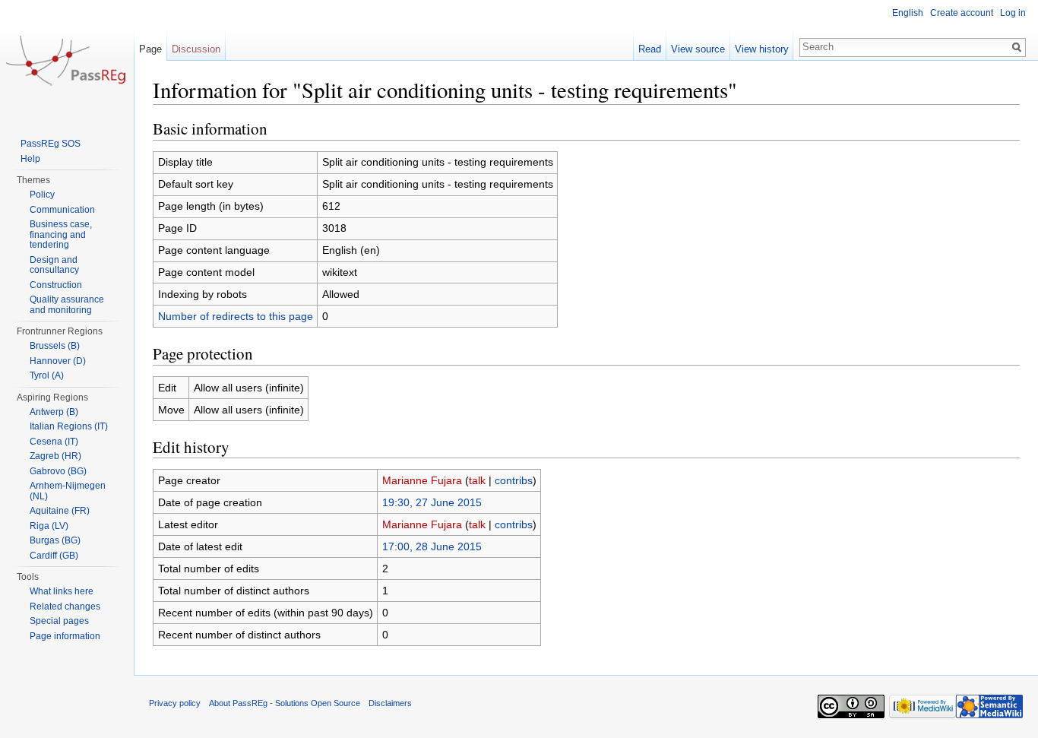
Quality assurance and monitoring (67, 304)
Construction (56, 285)
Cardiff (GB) (54, 555)
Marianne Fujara (422, 480)
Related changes (65, 606)
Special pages (59, 621)
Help (30, 159)
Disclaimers (390, 703)
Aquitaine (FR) (60, 510)
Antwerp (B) (54, 412)
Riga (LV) (49, 526)
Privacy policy (175, 703)
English (907, 13)
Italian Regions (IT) (69, 426)
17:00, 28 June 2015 (432, 546)
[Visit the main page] (67, 61)
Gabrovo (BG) (58, 471)
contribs (514, 480)
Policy (42, 194)
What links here (61, 591)
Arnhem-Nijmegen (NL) (68, 491)
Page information (65, 636)
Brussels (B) (55, 345)
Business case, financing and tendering (61, 234)
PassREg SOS (51, 143)
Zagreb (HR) (55, 456)
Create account (961, 13)
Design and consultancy (54, 265)
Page (150, 49)
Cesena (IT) (54, 441)
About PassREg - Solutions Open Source (284, 703)
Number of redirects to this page (235, 316)
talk (477, 480)
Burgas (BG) (55, 540)
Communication (62, 209)
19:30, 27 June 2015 (432, 502)
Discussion (196, 49)
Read (649, 49)
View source (698, 49)
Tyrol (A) (47, 375)
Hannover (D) (58, 361)
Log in (1013, 13)
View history (762, 49)
